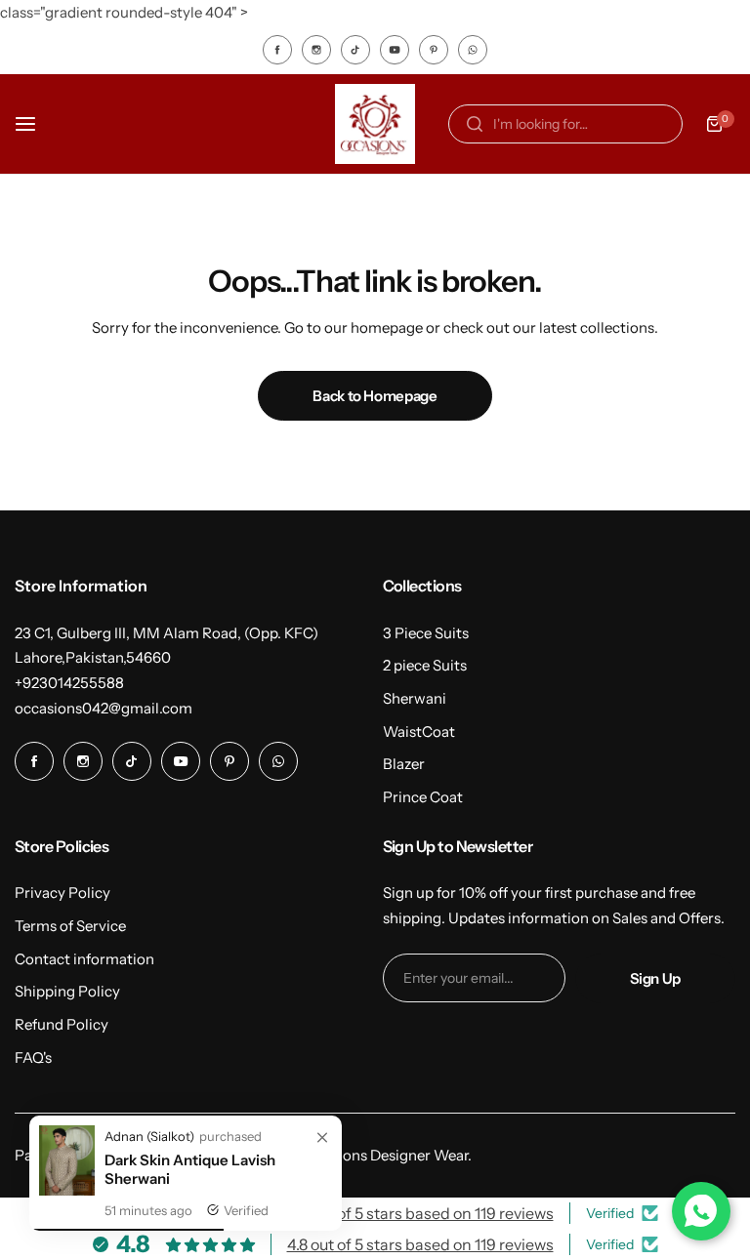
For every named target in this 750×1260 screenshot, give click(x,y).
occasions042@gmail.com (103, 708)
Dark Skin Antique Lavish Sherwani (189, 1169)
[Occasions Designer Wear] (375, 124)
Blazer (404, 763)
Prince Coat (423, 797)
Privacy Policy (62, 892)
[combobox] (565, 123)
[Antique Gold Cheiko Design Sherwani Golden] (67, 1190)
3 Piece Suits (426, 633)
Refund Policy (61, 1024)
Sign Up (655, 978)
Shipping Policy (67, 991)
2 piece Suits (425, 665)
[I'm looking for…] (474, 123)
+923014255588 (69, 682)
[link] (322, 1138)
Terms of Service (70, 925)
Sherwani (414, 698)
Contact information (84, 959)
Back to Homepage (374, 395)
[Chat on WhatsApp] (701, 1211)
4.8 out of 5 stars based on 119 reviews (420, 1213)
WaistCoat (419, 731)
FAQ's (33, 1057)
